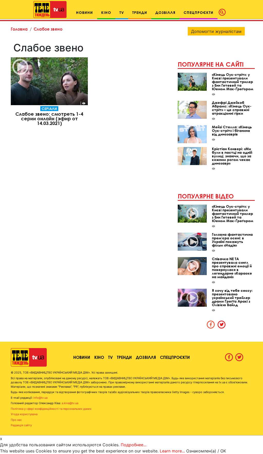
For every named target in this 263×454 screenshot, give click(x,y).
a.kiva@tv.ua (70, 403)
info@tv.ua (40, 397)
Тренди (124, 357)
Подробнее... (133, 444)
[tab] (210, 324)
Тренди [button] (139, 12)
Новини (81, 357)
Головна (19, 28)
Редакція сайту (21, 425)
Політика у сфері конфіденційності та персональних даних (51, 409)
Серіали (49, 108)
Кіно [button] (106, 12)
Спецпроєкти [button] (198, 12)
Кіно (99, 357)
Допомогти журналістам (216, 31)
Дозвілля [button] (165, 12)
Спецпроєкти (175, 357)
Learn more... (172, 450)
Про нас (16, 420)
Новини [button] (84, 12)
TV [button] (121, 12)
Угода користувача (24, 414)
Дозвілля (146, 357)
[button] (224, 12)
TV (110, 357)
